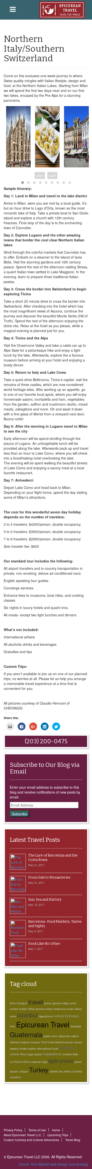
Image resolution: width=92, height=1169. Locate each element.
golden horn (50, 1036)
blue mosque (18, 1003)
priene (48, 1003)
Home (56, 1130)
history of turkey (73, 1071)
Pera (23, 1054)
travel (35, 1001)
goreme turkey (44, 1009)
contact (14, 1009)
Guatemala (26, 1034)
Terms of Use (37, 1130)
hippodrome (46, 1016)
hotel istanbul (56, 1042)
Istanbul (27, 1015)
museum (35, 1042)
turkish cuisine (28, 1048)
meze (13, 1016)
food (44, 1042)
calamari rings (39, 1062)
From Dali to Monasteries (49, 877)
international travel (47, 1048)
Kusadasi (75, 1026)
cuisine (14, 1054)
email (73, 1003)
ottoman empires (19, 1042)
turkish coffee (27, 1009)
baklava (14, 1048)
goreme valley (61, 1003)
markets (67, 1054)
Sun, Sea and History (44, 899)
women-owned (73, 1042)
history (78, 1009)
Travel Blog (72, 1140)
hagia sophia (34, 1054)
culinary (67, 1047)
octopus (23, 1071)
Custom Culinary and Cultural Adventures (31, 1140)
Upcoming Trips (57, 1135)
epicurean (61, 1060)
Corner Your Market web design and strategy (53, 1164)
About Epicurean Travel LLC (22, 1135)
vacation (15, 1077)
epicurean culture (68, 1036)
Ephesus (72, 1015)
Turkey (39, 1069)
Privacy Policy (13, 1130)
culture (58, 1015)
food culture (22, 1061)
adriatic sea (56, 1071)
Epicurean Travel (42, 1024)
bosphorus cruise (63, 1009)
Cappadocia (52, 1053)
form (12, 1026)
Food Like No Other (44, 944)
